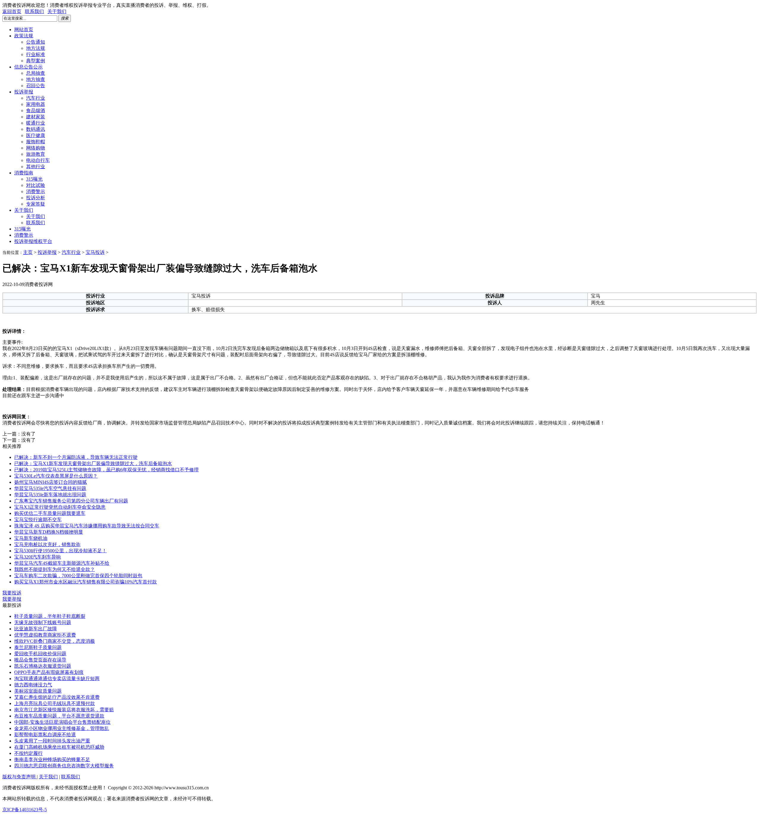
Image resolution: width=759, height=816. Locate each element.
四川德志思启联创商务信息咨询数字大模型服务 (64, 765)
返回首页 (11, 11)
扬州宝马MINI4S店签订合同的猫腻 (50, 482)
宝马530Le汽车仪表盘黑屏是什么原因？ (56, 475)
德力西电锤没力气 (33, 684)
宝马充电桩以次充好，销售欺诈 (47, 544)
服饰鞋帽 (35, 141)
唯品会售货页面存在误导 (40, 659)
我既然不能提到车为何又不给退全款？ (54, 569)
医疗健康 (35, 135)
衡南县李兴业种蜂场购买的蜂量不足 (52, 759)
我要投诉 (11, 592)
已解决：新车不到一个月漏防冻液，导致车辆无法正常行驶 (76, 457)
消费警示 (35, 191)
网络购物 (35, 147)
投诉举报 (23, 91)
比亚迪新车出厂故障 (35, 628)
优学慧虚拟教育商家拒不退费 (45, 634)
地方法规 (35, 48)
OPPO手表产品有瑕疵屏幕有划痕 (49, 672)
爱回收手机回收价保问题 (40, 653)
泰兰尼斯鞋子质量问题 (38, 647)
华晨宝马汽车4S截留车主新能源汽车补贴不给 (61, 563)
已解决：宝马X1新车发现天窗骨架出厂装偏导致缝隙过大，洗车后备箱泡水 (93, 463)
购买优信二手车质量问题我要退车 (49, 513)
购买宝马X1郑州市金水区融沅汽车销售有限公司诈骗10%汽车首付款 (85, 581)
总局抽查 (35, 73)
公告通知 (35, 41)
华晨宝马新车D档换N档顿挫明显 (48, 532)
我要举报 (11, 599)
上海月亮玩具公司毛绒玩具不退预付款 (54, 703)
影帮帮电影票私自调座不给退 (45, 734)
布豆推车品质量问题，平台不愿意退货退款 (59, 715)
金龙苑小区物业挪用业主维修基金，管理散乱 (61, 728)
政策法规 (23, 35)
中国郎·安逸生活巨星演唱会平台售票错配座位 (62, 722)
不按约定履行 (28, 753)
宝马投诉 (95, 252)
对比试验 (35, 185)
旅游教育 (35, 154)
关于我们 (56, 11)
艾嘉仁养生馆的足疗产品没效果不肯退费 (57, 697)
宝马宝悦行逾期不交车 (38, 519)
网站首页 (23, 29)
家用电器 (35, 104)
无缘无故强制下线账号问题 (42, 622)
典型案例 (35, 60)
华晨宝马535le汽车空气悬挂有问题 (50, 488)
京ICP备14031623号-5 (24, 809)
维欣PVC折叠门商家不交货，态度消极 (54, 641)
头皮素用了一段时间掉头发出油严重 (52, 740)
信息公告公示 (28, 66)
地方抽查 (35, 79)
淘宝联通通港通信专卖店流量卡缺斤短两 (57, 678)
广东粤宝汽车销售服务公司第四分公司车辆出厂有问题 (71, 500)
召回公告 (35, 85)
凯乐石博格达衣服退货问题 (42, 666)
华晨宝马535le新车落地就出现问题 (50, 494)
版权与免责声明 (19, 776)
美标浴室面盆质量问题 (38, 690)
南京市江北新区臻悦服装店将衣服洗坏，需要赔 (64, 709)
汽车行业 (35, 98)
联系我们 (34, 11)
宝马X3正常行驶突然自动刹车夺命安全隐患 (60, 507)
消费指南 (23, 172)
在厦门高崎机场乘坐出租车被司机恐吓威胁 (59, 747)
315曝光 (34, 179)
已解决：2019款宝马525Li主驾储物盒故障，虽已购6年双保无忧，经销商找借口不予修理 (106, 469)
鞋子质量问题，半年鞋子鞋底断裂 (49, 616)
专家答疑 (35, 203)
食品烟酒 (35, 110)
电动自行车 (38, 160)
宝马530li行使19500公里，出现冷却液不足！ (60, 550)
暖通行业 (35, 122)
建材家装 (35, 116)
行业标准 (35, 54)
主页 (28, 252)
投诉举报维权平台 (33, 241)
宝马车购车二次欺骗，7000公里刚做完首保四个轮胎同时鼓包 (78, 575)
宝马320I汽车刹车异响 (37, 556)
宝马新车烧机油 (30, 538)
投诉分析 (35, 197)
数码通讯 (35, 129)
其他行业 (35, 166)
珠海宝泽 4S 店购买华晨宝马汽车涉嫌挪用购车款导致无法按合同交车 (86, 525)
